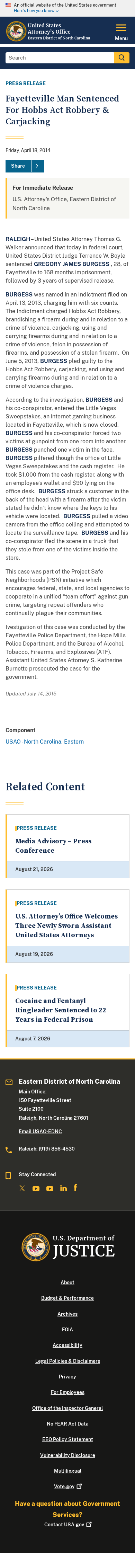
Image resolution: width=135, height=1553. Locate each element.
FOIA (67, 1329)
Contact (64, 1524)
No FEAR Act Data (68, 1424)
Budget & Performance (67, 1298)
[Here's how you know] (67, 8)
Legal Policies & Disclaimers (67, 1361)
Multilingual (67, 1471)
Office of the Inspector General (67, 1408)
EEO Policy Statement (67, 1439)
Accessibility (67, 1345)
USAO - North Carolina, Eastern (45, 741)
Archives (67, 1314)
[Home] (49, 40)
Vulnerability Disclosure (67, 1455)
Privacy (67, 1376)
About (67, 1282)
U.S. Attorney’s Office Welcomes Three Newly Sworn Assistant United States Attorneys (66, 926)
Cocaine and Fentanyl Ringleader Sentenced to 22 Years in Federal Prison (60, 1010)
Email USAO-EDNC (40, 1131)
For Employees (67, 1392)
